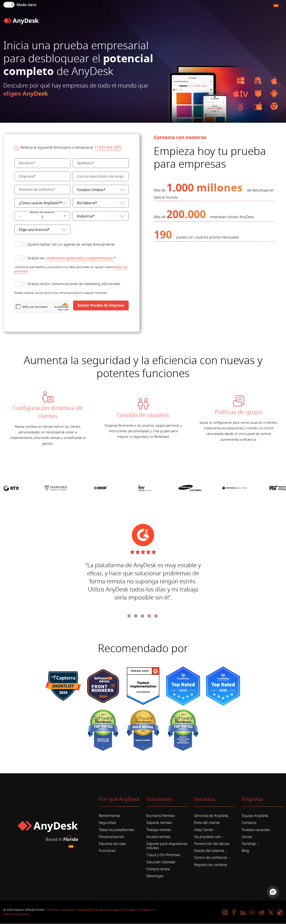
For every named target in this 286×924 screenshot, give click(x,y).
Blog (245, 850)
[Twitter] (270, 912)
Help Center (204, 830)
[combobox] (278, 5)
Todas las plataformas (116, 830)
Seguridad (107, 822)
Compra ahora (158, 869)
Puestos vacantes (256, 830)
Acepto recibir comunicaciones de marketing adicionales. (74, 284)
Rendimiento (109, 816)
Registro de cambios (210, 865)
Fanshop (249, 844)
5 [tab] (156, 616)
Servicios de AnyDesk (211, 816)
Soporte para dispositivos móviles (166, 846)
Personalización (111, 837)
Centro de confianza (210, 857)
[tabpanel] (47, 418)
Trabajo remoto (158, 830)
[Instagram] (225, 912)
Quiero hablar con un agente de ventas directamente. (71, 244)
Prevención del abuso (211, 844)
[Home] (21, 21)
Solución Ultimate (160, 862)
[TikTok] (280, 912)
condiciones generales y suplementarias (79, 258)
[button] (273, 892)
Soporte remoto (159, 822)
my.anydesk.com (207, 837)
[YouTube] (252, 912)
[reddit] (261, 912)
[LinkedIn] (243, 912)
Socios (247, 837)
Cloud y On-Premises (163, 855)
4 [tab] (149, 616)
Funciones (107, 850)
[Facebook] (234, 912)
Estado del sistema (209, 850)
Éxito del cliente (207, 822)
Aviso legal (112, 910)
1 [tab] (129, 616)
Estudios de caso (112, 844)
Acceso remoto (158, 837)
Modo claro (26, 5)
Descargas (154, 876)
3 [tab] (143, 616)
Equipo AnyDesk (255, 816)
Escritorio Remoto (160, 816)
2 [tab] (136, 616)
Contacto (249, 822)
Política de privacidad (91, 910)
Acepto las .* (71, 258)
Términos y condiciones (61, 910)
